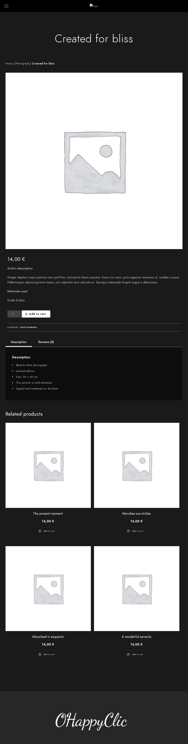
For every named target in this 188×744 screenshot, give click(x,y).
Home (9, 63)
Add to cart (37, 314)
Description (18, 342)
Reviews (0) (46, 342)
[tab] (19, 342)
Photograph (22, 63)
